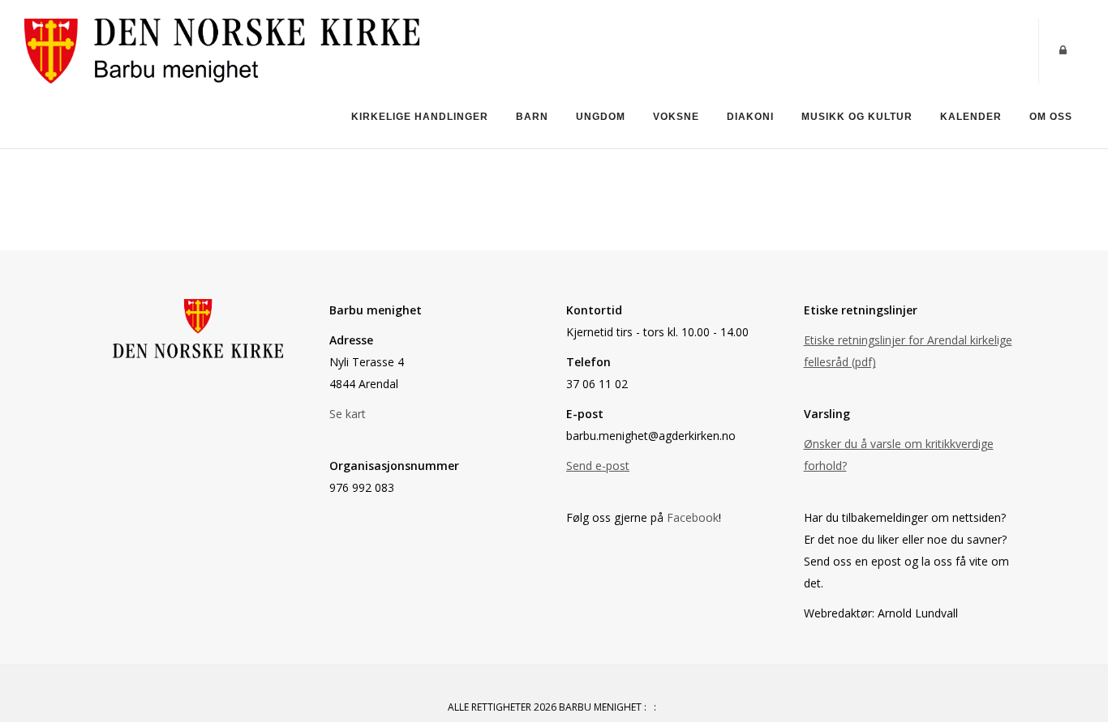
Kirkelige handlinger (419, 116)
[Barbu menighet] (221, 50)
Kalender (971, 116)
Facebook (693, 517)
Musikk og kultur (857, 116)
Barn (532, 116)
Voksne (676, 116)
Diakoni (750, 116)
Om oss (1050, 116)
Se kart (347, 413)
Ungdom (600, 116)
